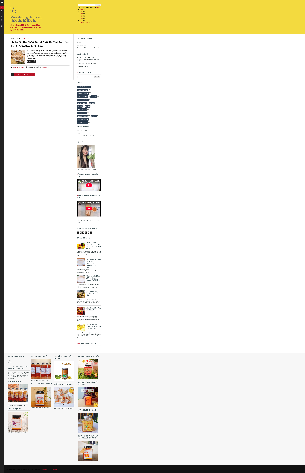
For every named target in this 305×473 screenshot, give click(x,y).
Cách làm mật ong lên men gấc (93, 309)
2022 (81, 13)
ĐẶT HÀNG (94, 96)
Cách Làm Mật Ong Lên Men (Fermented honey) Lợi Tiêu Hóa (93, 263)
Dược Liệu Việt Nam (83, 96)
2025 (81, 19)
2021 (81, 11)
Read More (30, 61)
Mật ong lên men (82, 109)
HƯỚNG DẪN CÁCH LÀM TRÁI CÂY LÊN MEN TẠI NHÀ (93, 246)
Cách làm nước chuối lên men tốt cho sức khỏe (93, 326)
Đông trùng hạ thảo (83, 100)
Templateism (44, 469)
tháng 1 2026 (85, 22)
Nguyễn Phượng (18, 67)
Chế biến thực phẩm (26, 38)
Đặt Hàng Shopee (81, 45)
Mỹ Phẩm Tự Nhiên (82, 130)
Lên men (80, 106)
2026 (81, 20)
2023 (81, 15)
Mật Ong (87, 106)
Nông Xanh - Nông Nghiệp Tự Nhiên (86, 135)
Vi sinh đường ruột (83, 122)
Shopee (9, 360)
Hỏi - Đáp (91, 103)
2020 (81, 9)
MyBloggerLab (53, 469)
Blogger (98, 7)
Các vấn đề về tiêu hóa (84, 87)
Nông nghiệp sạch (82, 113)
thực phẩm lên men (83, 119)
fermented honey (82, 103)
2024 (81, 17)
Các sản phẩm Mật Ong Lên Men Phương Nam (88, 47)
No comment (45, 67)
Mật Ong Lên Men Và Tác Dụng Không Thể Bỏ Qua (93, 278)
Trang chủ (79, 42)
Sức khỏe (93, 116)
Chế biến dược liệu (83, 90)
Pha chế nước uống (83, 116)
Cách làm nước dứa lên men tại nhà (92, 293)
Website (10, 362)
